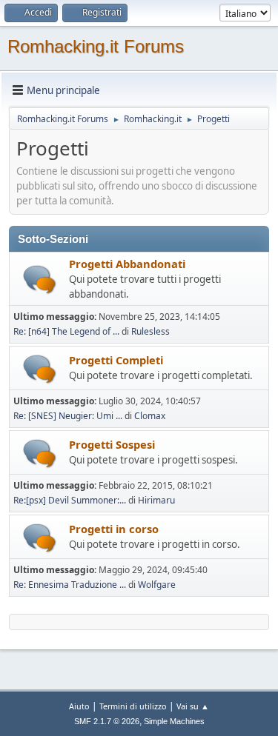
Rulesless (150, 331)
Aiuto (79, 706)
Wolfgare (157, 584)
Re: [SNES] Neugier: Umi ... (67, 415)
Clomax (149, 415)
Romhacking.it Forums (95, 46)
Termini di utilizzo (133, 706)
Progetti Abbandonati (127, 263)
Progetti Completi (116, 359)
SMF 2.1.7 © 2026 (106, 721)
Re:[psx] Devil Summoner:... (69, 500)
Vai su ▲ (192, 706)
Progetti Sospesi (112, 444)
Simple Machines (174, 721)
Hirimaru (156, 500)
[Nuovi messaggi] (39, 279)
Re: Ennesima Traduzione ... (69, 584)
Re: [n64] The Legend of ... (66, 331)
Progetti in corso (114, 528)
